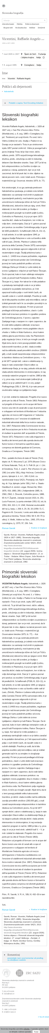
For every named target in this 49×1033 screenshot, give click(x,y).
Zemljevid (41, 28)
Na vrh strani (44, 1017)
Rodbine (32, 28)
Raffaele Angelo (23, 78)
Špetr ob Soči (30, 54)
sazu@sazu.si (9, 994)
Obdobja (19, 24)
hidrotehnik (9, 91)
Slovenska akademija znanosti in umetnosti (18, 980)
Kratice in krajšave (39, 528)
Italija (38, 57)
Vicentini (11, 78)
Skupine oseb (8, 28)
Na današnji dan (21, 28)
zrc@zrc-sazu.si (10, 1012)
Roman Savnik (8, 528)
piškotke (27, 1029)
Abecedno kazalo (8, 24)
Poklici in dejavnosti (32, 24)
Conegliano (29, 65)
